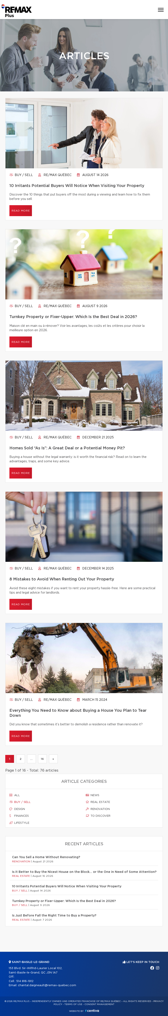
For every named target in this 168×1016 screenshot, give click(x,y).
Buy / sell (23, 175)
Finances (21, 816)
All (16, 795)
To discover (100, 816)
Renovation (100, 809)
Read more (21, 210)
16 (42, 759)
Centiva (92, 1010)
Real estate (100, 802)
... (31, 759)
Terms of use (73, 1004)
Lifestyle (21, 823)
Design (19, 809)
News (94, 795)
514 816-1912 (24, 981)
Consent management (99, 1004)
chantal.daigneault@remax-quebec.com (47, 985)
